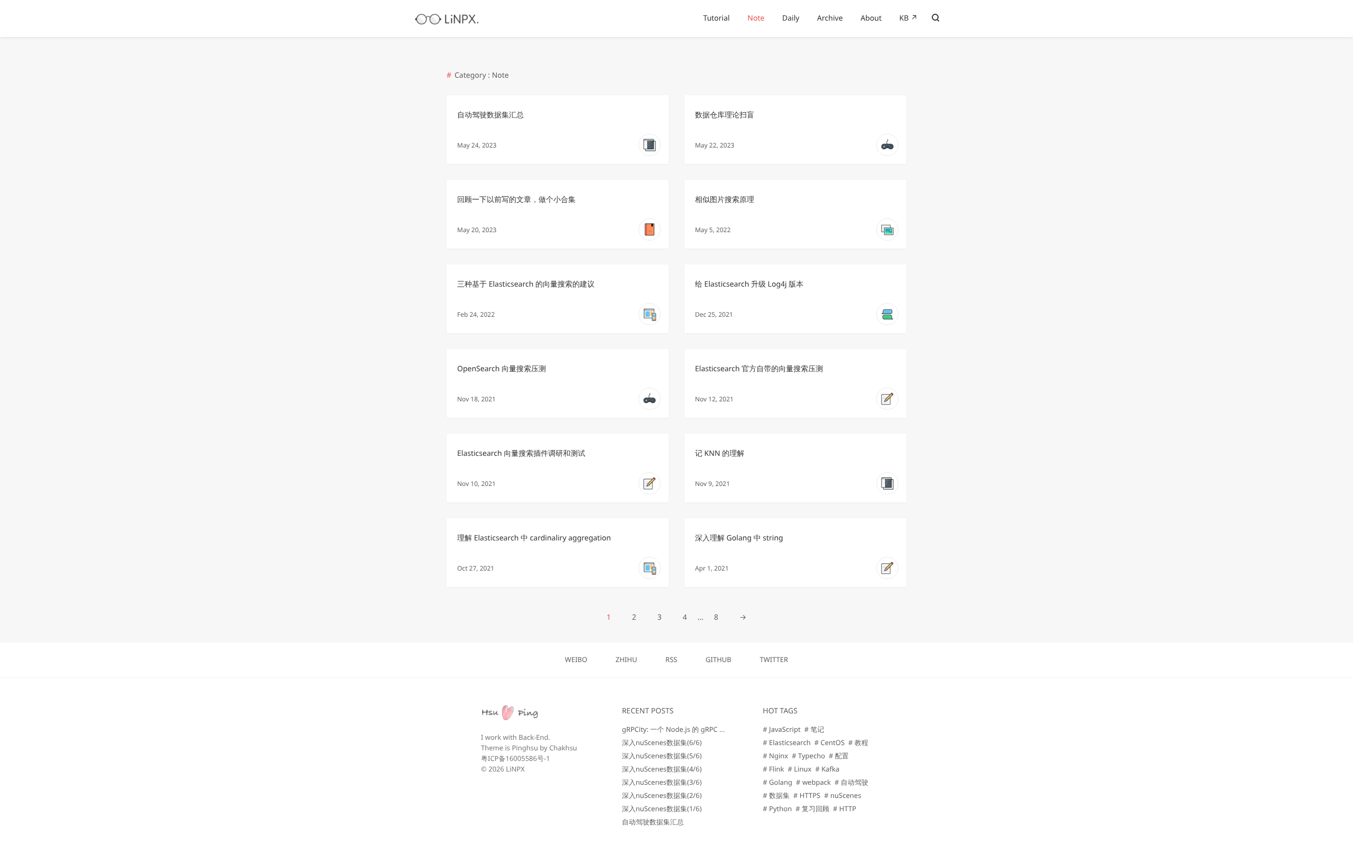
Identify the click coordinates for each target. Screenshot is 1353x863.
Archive (829, 18)
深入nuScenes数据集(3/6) (662, 782)
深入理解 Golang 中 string (739, 538)
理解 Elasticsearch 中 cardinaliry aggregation (534, 538)
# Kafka (827, 769)
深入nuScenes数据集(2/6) (662, 795)
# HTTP (844, 808)
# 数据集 (776, 795)
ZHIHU (626, 659)
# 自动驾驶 (851, 782)
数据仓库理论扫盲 (724, 115)
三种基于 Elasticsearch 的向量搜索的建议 (526, 284)
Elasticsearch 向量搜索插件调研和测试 (521, 453)
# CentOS (829, 742)
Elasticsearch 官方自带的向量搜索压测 (759, 369)
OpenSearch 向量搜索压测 (501, 369)
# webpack (813, 782)
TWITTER (773, 659)
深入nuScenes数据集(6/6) (662, 742)
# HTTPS (806, 795)
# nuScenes (842, 795)
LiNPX (515, 769)
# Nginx (775, 755)
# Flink (773, 769)
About (871, 18)
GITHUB (718, 659)
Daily (790, 18)
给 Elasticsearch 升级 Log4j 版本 (749, 284)
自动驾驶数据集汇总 (490, 115)
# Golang (777, 782)
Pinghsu (525, 747)
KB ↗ (909, 18)
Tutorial (716, 18)
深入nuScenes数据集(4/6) (662, 769)
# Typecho (808, 755)
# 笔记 (814, 729)
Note (755, 18)
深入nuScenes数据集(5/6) (662, 755)
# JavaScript (781, 729)
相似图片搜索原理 (724, 200)
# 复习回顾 (812, 808)
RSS (671, 659)
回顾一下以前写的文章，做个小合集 (516, 200)
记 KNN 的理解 (719, 453)
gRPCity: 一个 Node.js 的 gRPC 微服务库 (684, 729)
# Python (777, 808)
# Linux (800, 769)
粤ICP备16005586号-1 (515, 758)
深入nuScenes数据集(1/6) (662, 808)
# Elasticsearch (786, 742)
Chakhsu (563, 747)
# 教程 (858, 742)
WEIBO (576, 659)
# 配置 (839, 755)
